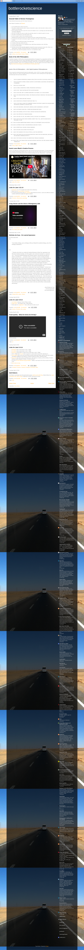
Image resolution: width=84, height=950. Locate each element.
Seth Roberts (13, 373)
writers (18, 182)
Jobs (60, 177)
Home (32, 383)
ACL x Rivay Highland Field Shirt (65, 492)
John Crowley (62, 827)
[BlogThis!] (32, 52)
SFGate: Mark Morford (63, 852)
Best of (60, 63)
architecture (61, 56)
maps (60, 201)
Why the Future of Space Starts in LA (66, 627)
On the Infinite (62, 234)
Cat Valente (14, 351)
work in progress (62, 325)
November (72, 67)
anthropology (61, 54)
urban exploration (61, 312)
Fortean (15, 229)
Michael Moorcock (61, 211)
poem (60, 252)
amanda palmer (62, 704)
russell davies (62, 659)
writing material (62, 332)
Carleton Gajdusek (61, 80)
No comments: (24, 52)
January (71, 128)
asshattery (14, 367)
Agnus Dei (61, 560)
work (60, 324)
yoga (60, 335)
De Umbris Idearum (61, 102)
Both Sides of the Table (64, 626)
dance (60, 97)
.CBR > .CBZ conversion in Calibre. (65, 744)
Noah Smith (14, 357)
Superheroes (61, 287)
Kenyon (60, 188)
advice (13, 182)
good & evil (61, 143)
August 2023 (61, 660)
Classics (60, 83)
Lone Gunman (62, 667)
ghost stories (20, 229)
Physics (60, 245)
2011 (70, 133)
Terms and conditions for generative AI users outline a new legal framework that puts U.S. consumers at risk (66, 421)
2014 (70, 64)
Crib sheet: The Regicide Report (65, 447)
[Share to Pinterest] (35, 52)
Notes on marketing (63, 580)
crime (60, 94)
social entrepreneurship (62, 269)
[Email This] (31, 52)
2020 (70, 54)
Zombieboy (61, 339)
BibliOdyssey (62, 844)
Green (60, 148)
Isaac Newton (18, 54)
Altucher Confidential (63, 694)
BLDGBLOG (61, 835)
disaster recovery (60, 106)
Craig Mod (61, 473)
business (14, 309)
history (13, 145)
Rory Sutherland (28, 192)
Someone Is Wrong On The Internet (28, 367)
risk (60, 264)
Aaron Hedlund (14, 355)
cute (60, 96)
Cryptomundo (62, 508)
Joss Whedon (61, 181)
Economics (14, 198)
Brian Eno (61, 70)
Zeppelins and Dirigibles (61, 337)
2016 (70, 60)
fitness (60, 130)
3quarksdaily (62, 796)
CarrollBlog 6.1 (62, 872)
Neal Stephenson (61, 223)
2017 (70, 59)
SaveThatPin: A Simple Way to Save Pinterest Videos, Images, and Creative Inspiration (66, 589)
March (71, 125)
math (60, 205)
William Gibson (62, 320)
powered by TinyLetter (66, 35)
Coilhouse (61, 879)
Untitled (60, 545)
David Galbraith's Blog (64, 587)
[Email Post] (28, 52)
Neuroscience (19, 198)
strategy (60, 282)
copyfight (61, 93)
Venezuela (61, 314)
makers (60, 199)
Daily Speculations (63, 464)
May (71, 78)
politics (60, 253)
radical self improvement (61, 261)
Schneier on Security (63, 400)
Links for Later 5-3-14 (16, 347)
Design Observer (62, 919)
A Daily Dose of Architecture (65, 608)
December (72, 65)
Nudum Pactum (62, 457)
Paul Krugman (62, 805)
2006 (70, 142)
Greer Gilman (62, 676)
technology (61, 291)
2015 (70, 62)
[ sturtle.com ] (62, 937)
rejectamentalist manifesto (64, 544)
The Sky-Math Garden (63, 836)
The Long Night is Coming (64, 784)
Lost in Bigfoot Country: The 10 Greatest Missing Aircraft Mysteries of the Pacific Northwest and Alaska (66, 511)
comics (60, 90)
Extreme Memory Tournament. (24, 191)
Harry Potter (61, 152)
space (60, 275)
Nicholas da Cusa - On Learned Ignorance (22, 235)
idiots (60, 164)
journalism (61, 183)
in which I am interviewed (61, 166)
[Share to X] (33, 52)
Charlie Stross (14, 303)
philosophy (61, 242)
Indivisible (61, 169)
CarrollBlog (61, 870)
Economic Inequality (61, 115)
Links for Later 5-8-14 (16, 300)
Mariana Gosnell (62, 202)
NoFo (60, 719)
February (72, 126)
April (71, 123)
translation (61, 304)
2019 (70, 55)
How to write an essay (16, 363)
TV (59, 308)
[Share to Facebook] (34, 52)
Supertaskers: (14, 189)
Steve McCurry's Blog (63, 643)
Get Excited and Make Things (62, 137)
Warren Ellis (61, 862)
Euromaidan (61, 125)
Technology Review (63, 934)
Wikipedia (23, 23)
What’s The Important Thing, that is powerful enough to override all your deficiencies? (65, 726)
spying (24, 309)
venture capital (62, 315)
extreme (60, 126)
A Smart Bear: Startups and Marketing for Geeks (65, 724)
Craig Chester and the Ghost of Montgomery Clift (24, 203)
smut (60, 267)
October (71, 68)
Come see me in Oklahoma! (64, 720)
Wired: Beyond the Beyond (64, 616)
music (60, 215)
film (16, 182)
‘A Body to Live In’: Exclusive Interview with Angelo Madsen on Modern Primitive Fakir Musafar (66, 600)
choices (60, 82)
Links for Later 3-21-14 (16, 187)
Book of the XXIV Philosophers (18, 57)
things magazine (62, 438)
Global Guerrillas (62, 783)
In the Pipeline (62, 685)
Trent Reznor (61, 307)
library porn (61, 193)
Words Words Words (63, 519)
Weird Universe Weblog (64, 377)
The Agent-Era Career (63, 393)
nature (60, 220)
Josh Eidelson (14, 302)
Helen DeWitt (61, 153)
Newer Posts (12, 383)
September (72, 70)
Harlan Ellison (61, 150)
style (60, 285)
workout (60, 328)
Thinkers (26, 54)
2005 (70, 143)
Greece (60, 147)
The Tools (61, 300)
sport (60, 277)
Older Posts (51, 383)
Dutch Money (61, 111)
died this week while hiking (38, 375)
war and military (62, 318)
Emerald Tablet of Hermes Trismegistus (21, 19)
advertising (61, 50)
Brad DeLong (61, 68)
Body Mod (61, 65)
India (60, 168)
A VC (60, 635)
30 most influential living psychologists (23, 360)
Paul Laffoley (61, 238)
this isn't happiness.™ (64, 928)
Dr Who (60, 107)
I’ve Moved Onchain (63, 636)
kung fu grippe (62, 651)
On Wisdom (61, 236)
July (71, 74)
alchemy (13, 54)
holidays (60, 158)
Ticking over (61, 439)
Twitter (60, 310)
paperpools (61, 527)
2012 (70, 132)
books (60, 67)
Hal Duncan (14, 352)
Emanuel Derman (62, 902)
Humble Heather (62, 845)
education (61, 118)
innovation (61, 170)
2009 (70, 137)
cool (60, 91)
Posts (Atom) (17, 386)
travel (60, 305)
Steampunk (61, 280)
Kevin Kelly (61, 761)
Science (23, 54)
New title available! (62, 789)
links (22, 309)
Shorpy (60, 456)
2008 (70, 138)
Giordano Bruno (15, 294)
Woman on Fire (62, 897)
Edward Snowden (61, 121)
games (60, 135)
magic (60, 198)
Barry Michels (61, 60)
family (60, 128)
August (71, 73)
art (12, 341)
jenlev (60, 828)
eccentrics (61, 113)
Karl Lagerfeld (61, 184)
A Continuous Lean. (63, 491)
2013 (70, 130)
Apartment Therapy (63, 342)
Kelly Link (61, 187)
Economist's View (63, 713)
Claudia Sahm (61, 85)
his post (21, 353)
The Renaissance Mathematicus (65, 429)
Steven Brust (61, 281)
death (60, 104)
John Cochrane (62, 179)
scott (66, 17)
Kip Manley (14, 349)
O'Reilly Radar (62, 391)
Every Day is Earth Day (63, 644)
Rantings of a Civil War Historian (66, 788)
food (60, 132)
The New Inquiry (62, 536)
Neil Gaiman (61, 224)
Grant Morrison (62, 144)
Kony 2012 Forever (62, 538)
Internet (60, 172)
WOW (60, 329)
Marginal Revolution (63, 369)
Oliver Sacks (61, 233)
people (60, 239)
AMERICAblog (62, 916)
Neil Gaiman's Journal (63, 552)
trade (60, 302)
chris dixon (61, 774)
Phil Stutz (61, 241)
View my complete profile (63, 24)
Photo (60, 244)
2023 (70, 49)
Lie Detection (61, 762)
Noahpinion (61, 734)
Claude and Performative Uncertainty (66, 352)
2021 (70, 52)
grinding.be (61, 931)
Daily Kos (61, 570)
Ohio (60, 231)
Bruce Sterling (62, 71)
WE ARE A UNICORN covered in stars (66, 705)
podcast (60, 247)
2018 (70, 57)
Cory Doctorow (62, 483)
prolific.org (61, 922)
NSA (60, 228)
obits (13, 380)
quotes (20, 294)
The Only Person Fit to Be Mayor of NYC (66, 695)
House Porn (61, 159)
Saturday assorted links (63, 370)
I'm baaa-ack (61, 162)
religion (16, 145)
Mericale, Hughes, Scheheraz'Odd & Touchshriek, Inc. (66, 382)
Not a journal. (62, 925)
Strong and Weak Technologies (65, 775)
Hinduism (61, 155)
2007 (70, 140)
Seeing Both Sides (63, 752)
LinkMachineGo (62, 409)
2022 (70, 50)
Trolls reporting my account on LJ (65, 561)
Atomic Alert (61, 378)
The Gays (61, 295)
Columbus (61, 88)
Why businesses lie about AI (64, 484)
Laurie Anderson (62, 191)
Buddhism (61, 76)
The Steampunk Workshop (64, 769)
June (71, 76)
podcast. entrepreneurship (62, 249)
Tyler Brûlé (61, 810)
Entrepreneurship (62, 122)
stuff (60, 284)
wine (60, 323)
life (59, 195)
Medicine (61, 206)
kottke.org (61, 359)
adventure (61, 48)
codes (60, 87)
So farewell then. (62, 820)
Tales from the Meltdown (62, 289)
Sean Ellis (61, 888)
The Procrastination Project (62, 297)
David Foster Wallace (61, 100)
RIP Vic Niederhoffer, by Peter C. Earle (66, 465)
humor (60, 161)
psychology (25, 198)
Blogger (47, 946)
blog (60, 64)
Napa (60, 216)
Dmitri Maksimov (62, 912)
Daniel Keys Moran (63, 743)
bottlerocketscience (25, 8)
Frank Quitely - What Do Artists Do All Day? (22, 314)
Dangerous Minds (63, 598)
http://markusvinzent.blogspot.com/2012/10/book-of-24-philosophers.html (25, 63)
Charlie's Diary (62, 446)
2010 (70, 135)
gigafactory (21, 304)
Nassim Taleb (19, 376)
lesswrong (61, 351)
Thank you (61, 553)
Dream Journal (62, 109)
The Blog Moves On (63, 806)
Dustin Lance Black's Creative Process (21, 148)
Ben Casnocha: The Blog (64, 499)
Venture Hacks (62, 579)
